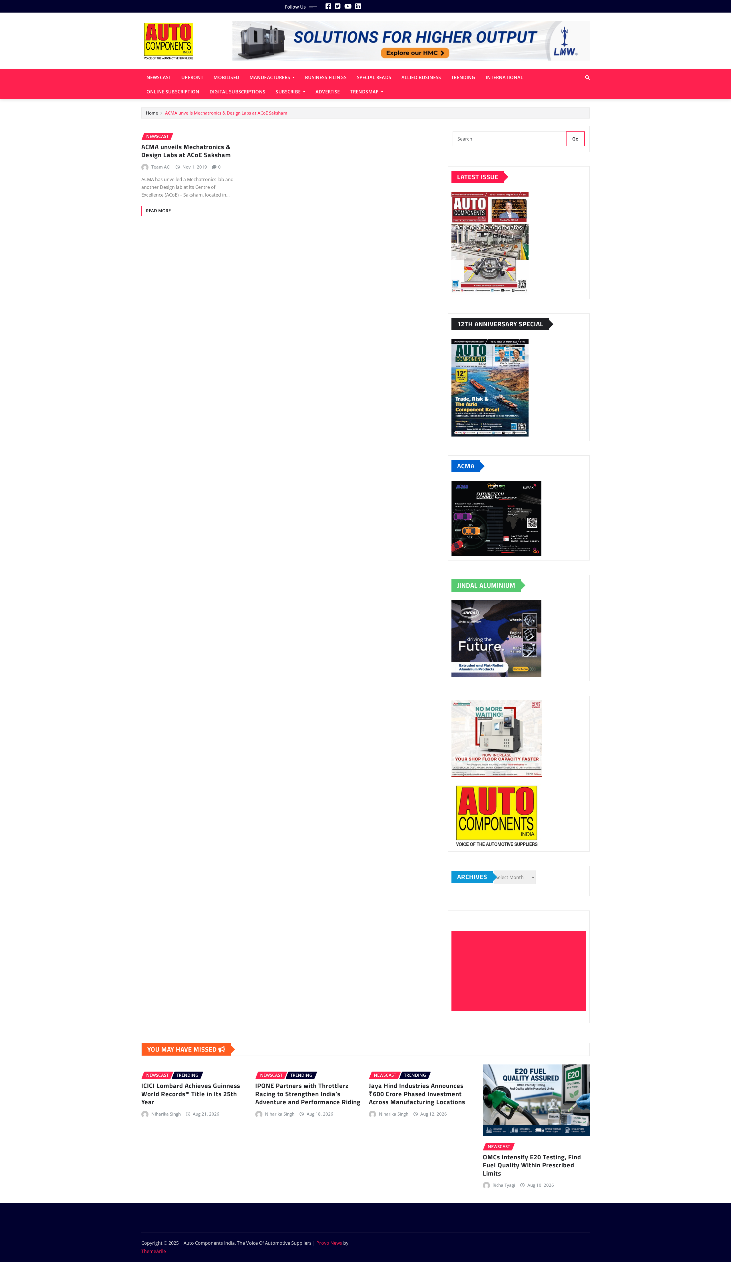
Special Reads (374, 77)
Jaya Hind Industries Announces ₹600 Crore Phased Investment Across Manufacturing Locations (417, 1094)
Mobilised (226, 77)
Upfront (192, 77)
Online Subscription (172, 92)
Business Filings (326, 77)
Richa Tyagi (504, 1185)
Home (152, 113)
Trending (463, 77)
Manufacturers (270, 77)
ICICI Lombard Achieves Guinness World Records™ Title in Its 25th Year (190, 1094)
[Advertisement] (521, 971)
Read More (158, 210)
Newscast (158, 77)
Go (575, 139)
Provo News (329, 1243)
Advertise (328, 92)
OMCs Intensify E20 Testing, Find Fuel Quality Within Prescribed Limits (532, 1165)
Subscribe (289, 92)
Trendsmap (365, 92)
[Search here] (587, 77)
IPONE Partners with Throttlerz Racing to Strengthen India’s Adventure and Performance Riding (308, 1094)
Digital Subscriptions (237, 92)
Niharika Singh (166, 1114)
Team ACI (160, 167)
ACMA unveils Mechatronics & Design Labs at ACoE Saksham (226, 113)
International (504, 77)
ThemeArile (153, 1251)
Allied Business (421, 77)
